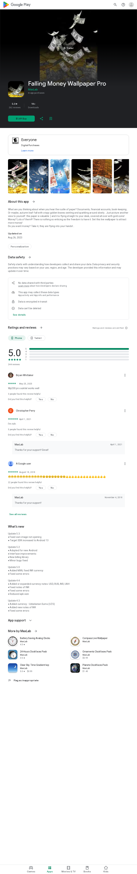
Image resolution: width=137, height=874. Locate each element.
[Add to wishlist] (51, 119)
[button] (17, 176)
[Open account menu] (131, 5)
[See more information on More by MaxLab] (36, 631)
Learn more (27, 150)
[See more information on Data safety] (30, 257)
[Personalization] (19, 246)
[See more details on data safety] (19, 315)
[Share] (41, 119)
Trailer (68, 48)
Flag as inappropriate (23, 680)
